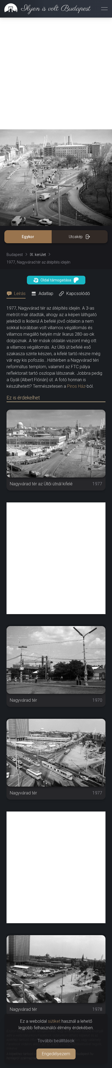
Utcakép (76, 237)
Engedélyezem (56, 1053)
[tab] (18, 294)
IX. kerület (38, 254)
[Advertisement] (56, 73)
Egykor (28, 237)
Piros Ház (76, 386)
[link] (45, 8)
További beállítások (56, 1040)
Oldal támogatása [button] (56, 280)
